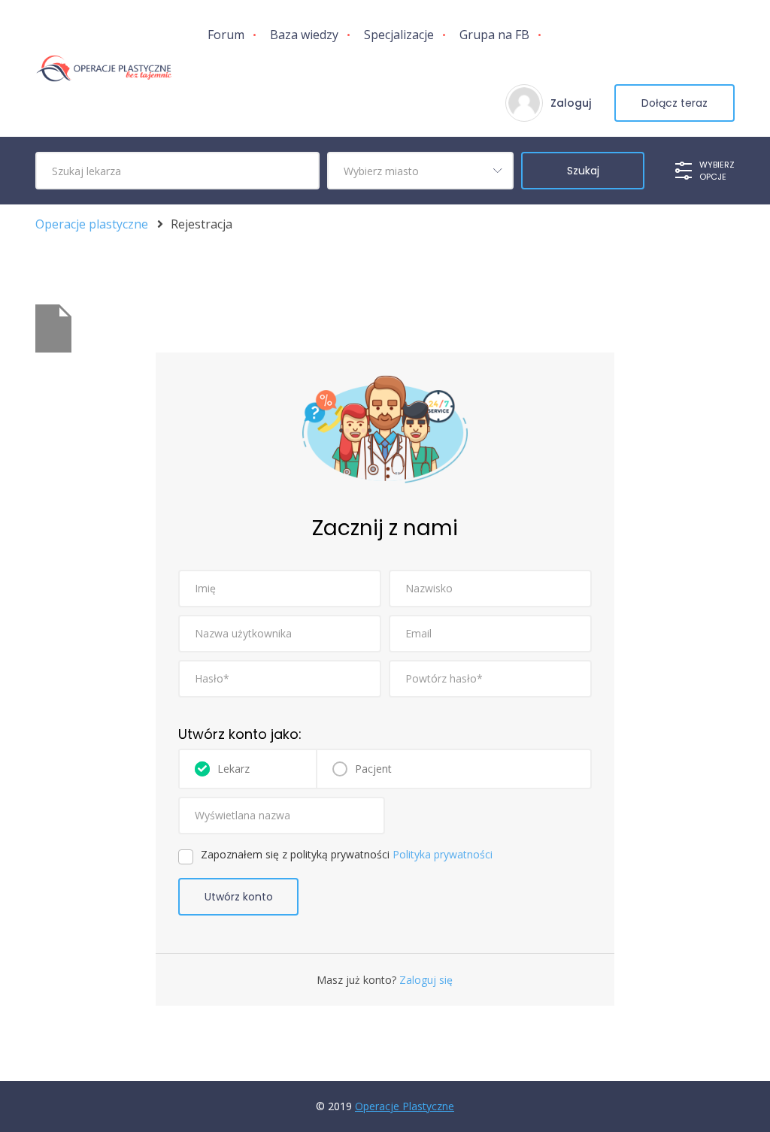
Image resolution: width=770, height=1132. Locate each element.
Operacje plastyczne (91, 224)
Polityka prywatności (443, 854)
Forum (226, 34)
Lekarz (233, 768)
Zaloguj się (424, 980)
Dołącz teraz (674, 102)
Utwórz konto (239, 896)
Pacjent (373, 768)
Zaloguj (570, 102)
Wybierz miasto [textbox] (381, 171)
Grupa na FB (494, 34)
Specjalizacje (399, 34)
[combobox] (420, 170)
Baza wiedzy (304, 34)
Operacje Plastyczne (404, 1106)
